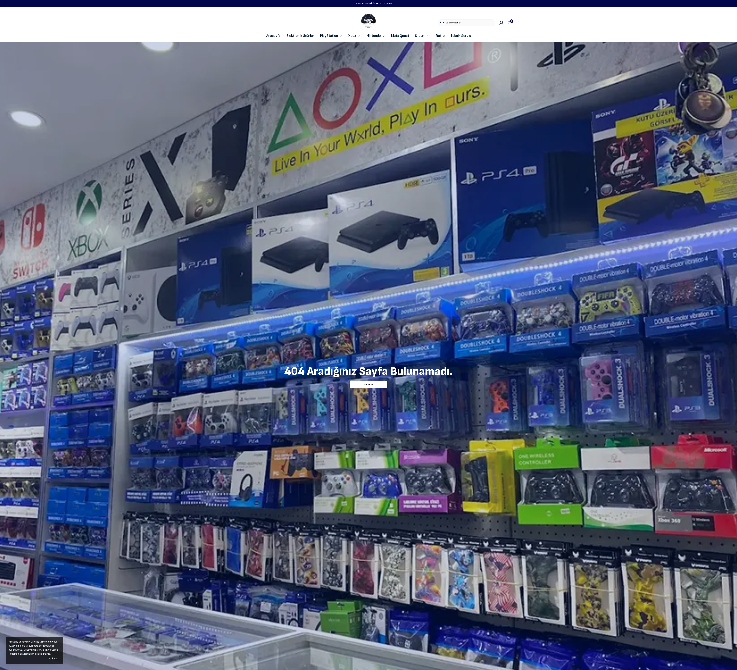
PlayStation (329, 36)
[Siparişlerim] (501, 22)
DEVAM (368, 384)
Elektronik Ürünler (300, 36)
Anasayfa (273, 36)
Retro (440, 36)
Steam (420, 36)
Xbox (352, 36)
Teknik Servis (460, 36)
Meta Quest (400, 36)
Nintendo (373, 36)
